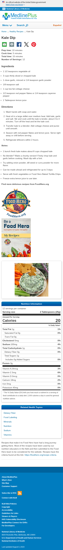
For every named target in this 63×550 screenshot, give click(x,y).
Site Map (5, 483)
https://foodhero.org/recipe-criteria (40, 455)
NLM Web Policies (9, 504)
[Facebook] (19, 44)
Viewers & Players (9, 516)
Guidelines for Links (10, 513)
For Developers (8, 526)
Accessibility (7, 510)
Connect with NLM (9, 498)
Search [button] (21, 25)
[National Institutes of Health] (4, 8)
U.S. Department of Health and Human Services (21, 538)
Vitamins (8, 435)
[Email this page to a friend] (4, 44)
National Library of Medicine (18, 9)
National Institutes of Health (13, 541)
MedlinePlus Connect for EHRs (14, 523)
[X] (26, 44)
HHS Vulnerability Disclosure (14, 519)
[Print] (12, 44)
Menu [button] (5, 25)
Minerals (8, 422)
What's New (7, 480)
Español (57, 25)
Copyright (6, 507)
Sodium (7, 430)
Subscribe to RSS (9, 493)
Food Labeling (10, 417)
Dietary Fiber (10, 413)
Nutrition (7, 426)
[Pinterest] (34, 44)
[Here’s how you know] (31, 3)
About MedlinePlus (9, 477)
